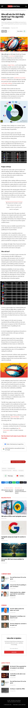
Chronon (18, 701)
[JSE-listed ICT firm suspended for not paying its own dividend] (5, 668)
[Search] (26, 6)
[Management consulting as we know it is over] (5, 617)
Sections (6, 10)
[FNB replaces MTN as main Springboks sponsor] (14, 507)
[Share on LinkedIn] (5, 31)
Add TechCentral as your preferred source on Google (15, 449)
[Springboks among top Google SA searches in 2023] (14, 528)
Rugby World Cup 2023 (6, 470)
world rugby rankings (6, 83)
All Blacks (4, 468)
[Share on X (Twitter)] (2, 31)
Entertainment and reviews (13, 10)
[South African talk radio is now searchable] (5, 675)
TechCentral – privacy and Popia (19, 704)
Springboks (21, 470)
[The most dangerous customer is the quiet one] (5, 625)
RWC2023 (15, 470)
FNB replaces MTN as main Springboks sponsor (13, 516)
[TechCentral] (14, 6)
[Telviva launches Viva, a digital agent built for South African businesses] (5, 594)
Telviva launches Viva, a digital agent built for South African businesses (17, 594)
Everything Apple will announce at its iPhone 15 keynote (20, 491)
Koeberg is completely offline (17, 689)
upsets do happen (15, 416)
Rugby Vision (11, 65)
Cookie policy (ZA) (7, 704)
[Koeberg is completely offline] (5, 690)
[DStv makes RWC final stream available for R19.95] (14, 550)
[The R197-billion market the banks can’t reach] (5, 610)
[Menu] (2, 6)
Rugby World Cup (11, 468)
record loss (11, 56)
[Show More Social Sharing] (8, 31)
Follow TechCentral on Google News (15, 444)
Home (2, 10)
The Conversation (6, 27)
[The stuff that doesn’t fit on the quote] (5, 579)
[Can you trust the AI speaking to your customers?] (5, 586)
